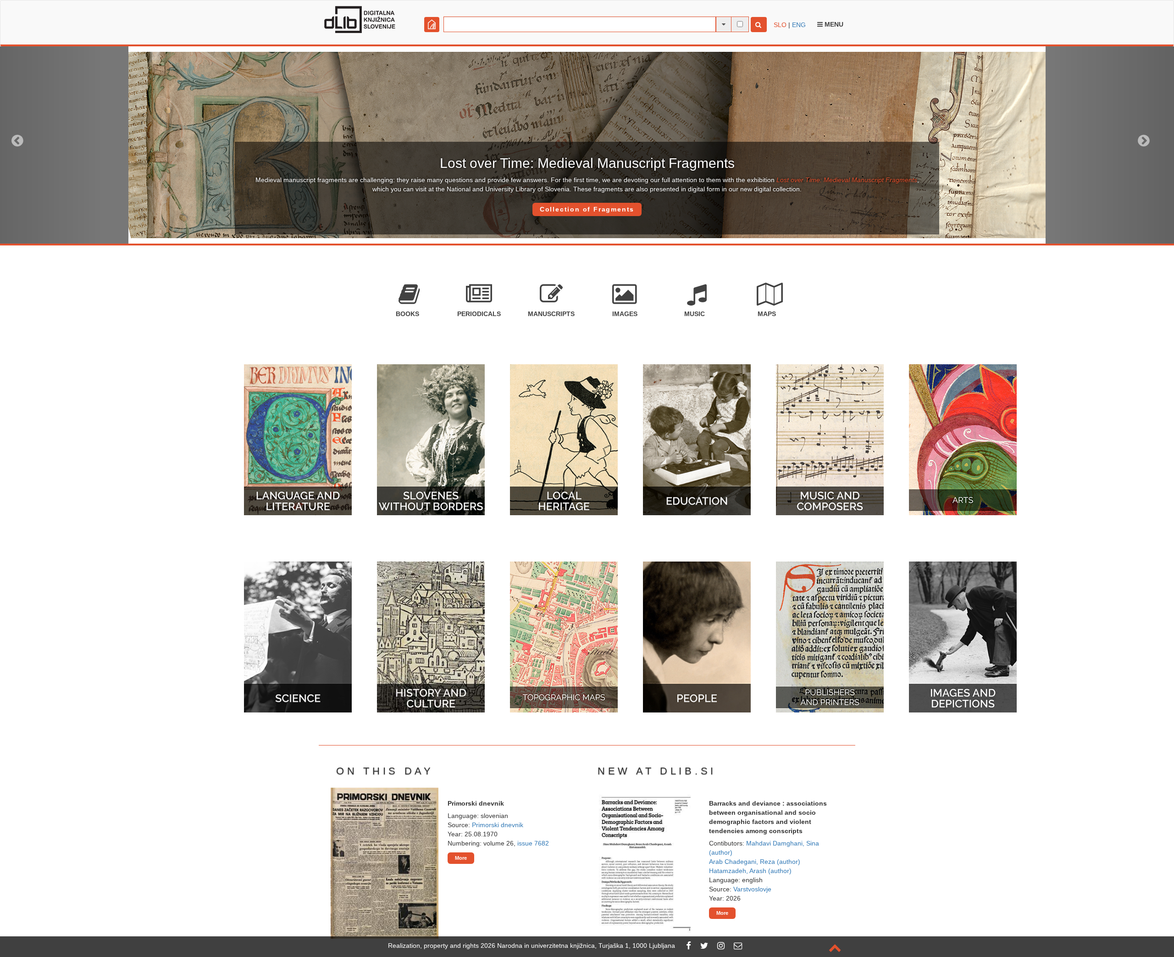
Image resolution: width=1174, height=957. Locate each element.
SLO (780, 24)
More (461, 858)
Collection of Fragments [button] (587, 209)
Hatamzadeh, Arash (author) (750, 870)
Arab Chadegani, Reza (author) (754, 861)
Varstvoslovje (752, 889)
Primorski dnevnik (497, 825)
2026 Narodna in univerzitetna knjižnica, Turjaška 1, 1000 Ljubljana (578, 945)
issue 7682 (533, 843)
